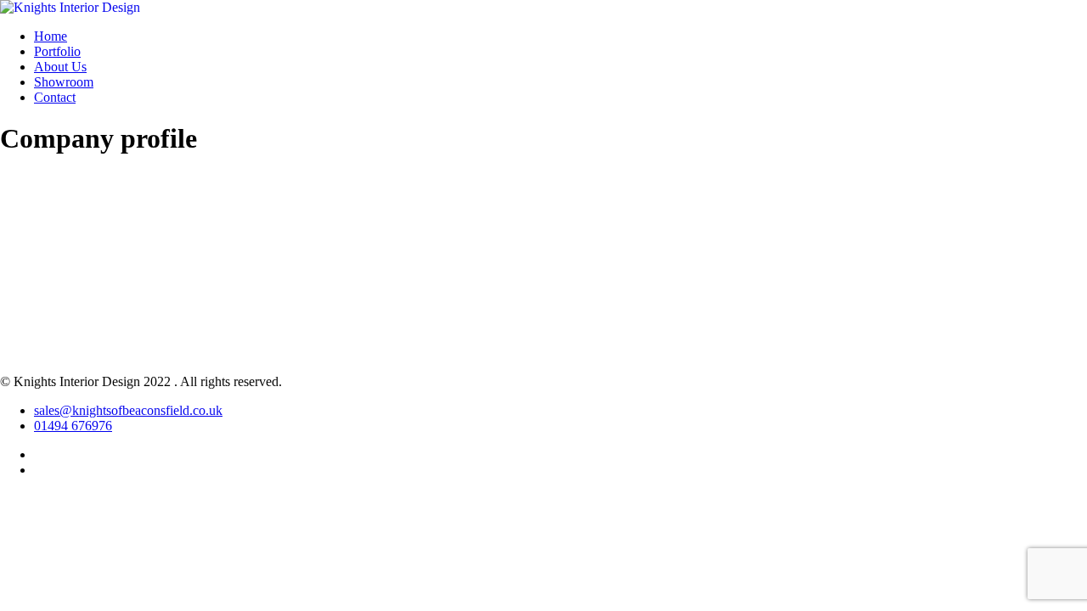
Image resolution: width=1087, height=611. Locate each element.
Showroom (63, 82)
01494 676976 (73, 425)
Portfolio (57, 51)
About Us (60, 66)
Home (50, 36)
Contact (55, 97)
